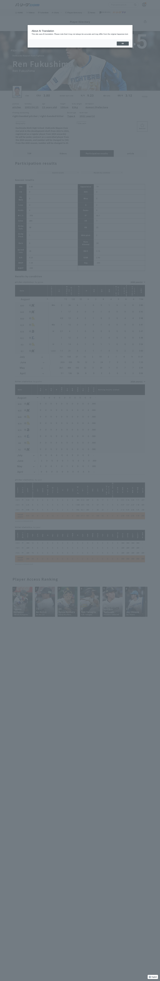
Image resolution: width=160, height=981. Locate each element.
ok (123, 43)
